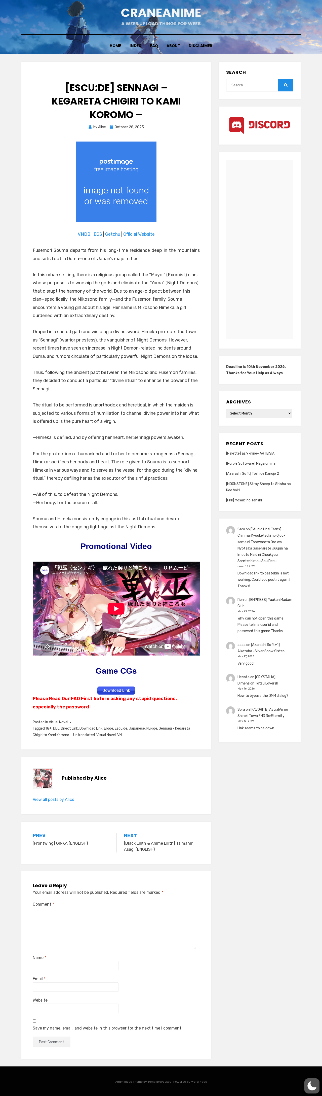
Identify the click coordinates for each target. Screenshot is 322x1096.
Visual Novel (58, 722)
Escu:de (121, 728)
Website (40, 1000)
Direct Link (69, 728)
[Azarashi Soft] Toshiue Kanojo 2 (252, 473)
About (173, 45)
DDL (56, 728)
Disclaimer (200, 45)
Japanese (137, 728)
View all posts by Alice (53, 799)
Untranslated (84, 735)
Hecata (243, 677)
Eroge (108, 728)
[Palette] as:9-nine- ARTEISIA (250, 453)
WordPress (199, 1081)
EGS (98, 234)
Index (135, 45)
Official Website (139, 234)
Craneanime (161, 12)
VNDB (85, 234)
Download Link (90, 728)
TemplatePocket (159, 1081)
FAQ (154, 45)
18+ (49, 728)
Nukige (151, 728)
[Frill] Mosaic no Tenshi (244, 500)
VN (119, 735)
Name (39, 957)
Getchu (112, 234)
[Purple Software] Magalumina (250, 463)
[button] (311, 1085)
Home (115, 45)
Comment (43, 904)
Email (39, 978)
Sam (241, 529)
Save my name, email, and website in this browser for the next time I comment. (107, 1028)
